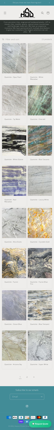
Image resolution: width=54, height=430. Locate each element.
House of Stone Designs (22, 426)
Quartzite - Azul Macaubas (10, 201)
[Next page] (34, 377)
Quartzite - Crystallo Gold (39, 242)
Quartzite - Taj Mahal (12, 119)
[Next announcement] (49, 2)
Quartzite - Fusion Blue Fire (39, 283)
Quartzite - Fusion (11, 282)
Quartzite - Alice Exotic (13, 242)
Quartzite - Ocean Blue (13, 324)
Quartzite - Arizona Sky (13, 364)
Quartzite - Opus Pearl (13, 77)
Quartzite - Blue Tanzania (39, 160)
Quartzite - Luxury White (39, 200)
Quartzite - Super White (39, 364)
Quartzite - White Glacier (14, 160)
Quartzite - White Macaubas (36, 78)
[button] (5, 13)
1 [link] (20, 377)
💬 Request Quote (40, 424)
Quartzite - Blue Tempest (39, 324)
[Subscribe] (41, 397)
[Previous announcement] (4, 2)
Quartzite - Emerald (37, 119)
